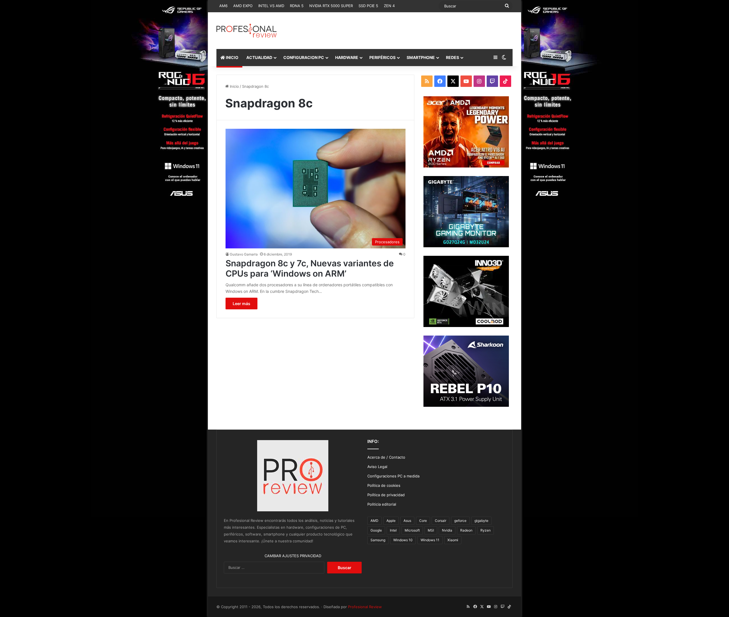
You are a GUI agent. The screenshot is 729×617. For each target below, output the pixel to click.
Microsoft (412, 530)
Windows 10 (403, 540)
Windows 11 (430, 540)
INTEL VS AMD (271, 5)
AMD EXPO (243, 5)
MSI (431, 530)
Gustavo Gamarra (244, 254)
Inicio (234, 86)
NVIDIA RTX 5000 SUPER (331, 5)
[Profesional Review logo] (246, 31)
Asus (407, 520)
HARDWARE (346, 57)
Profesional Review (365, 606)
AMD (374, 520)
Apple (391, 520)
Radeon (466, 530)
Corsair (440, 520)
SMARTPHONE (421, 57)
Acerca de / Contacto (386, 457)
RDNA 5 (297, 5)
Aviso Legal (377, 466)
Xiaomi (452, 540)
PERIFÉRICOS (382, 57)
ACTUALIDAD (259, 57)
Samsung (377, 540)
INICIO (231, 57)
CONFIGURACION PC (303, 57)
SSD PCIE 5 (368, 5)
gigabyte (481, 520)
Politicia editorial (381, 504)
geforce (460, 520)
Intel (393, 530)
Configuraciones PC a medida (393, 476)
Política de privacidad (386, 495)
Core (423, 520)
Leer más (241, 303)
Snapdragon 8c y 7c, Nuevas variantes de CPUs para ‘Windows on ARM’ (310, 268)
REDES (452, 57)
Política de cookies (383, 485)
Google (376, 530)
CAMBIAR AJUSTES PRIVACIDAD (293, 555)
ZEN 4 (389, 5)
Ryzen (485, 530)
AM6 (223, 5)
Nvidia (447, 530)
